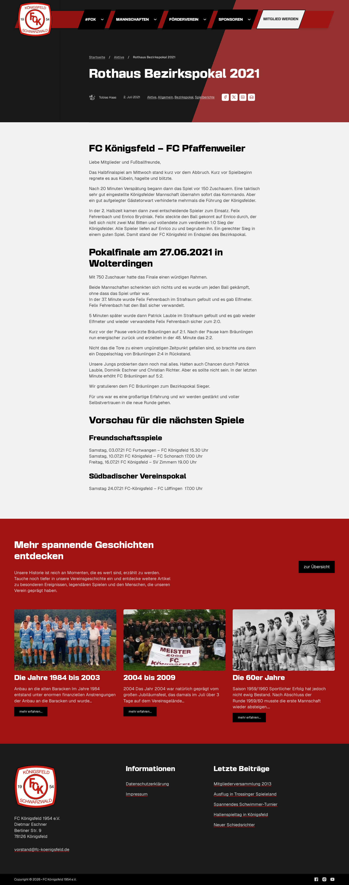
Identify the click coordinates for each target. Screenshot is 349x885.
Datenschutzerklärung (147, 784)
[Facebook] (225, 97)
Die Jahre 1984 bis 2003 (57, 678)
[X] (234, 97)
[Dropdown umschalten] (102, 19)
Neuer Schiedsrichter (234, 824)
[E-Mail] (251, 97)
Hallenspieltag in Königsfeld (241, 814)
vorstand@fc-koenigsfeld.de (41, 849)
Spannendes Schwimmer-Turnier (246, 804)
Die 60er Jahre (259, 678)
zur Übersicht (317, 566)
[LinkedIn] (242, 97)
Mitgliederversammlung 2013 (242, 784)
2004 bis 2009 (149, 678)
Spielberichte (205, 97)
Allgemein (165, 97)
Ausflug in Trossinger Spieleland (245, 794)
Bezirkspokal (183, 97)
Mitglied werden (280, 19)
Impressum (137, 794)
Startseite (97, 57)
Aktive (151, 97)
